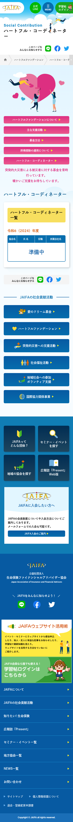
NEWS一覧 (11, 768)
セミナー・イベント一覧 (20, 742)
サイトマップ (15, 796)
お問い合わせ (13, 781)
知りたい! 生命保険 (17, 715)
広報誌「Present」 (17, 729)
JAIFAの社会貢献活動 (18, 702)
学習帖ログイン (63, 8)
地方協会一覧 (13, 755)
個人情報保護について (46, 796)
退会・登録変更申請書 (20, 805)
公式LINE (35, 7)
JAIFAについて (14, 689)
